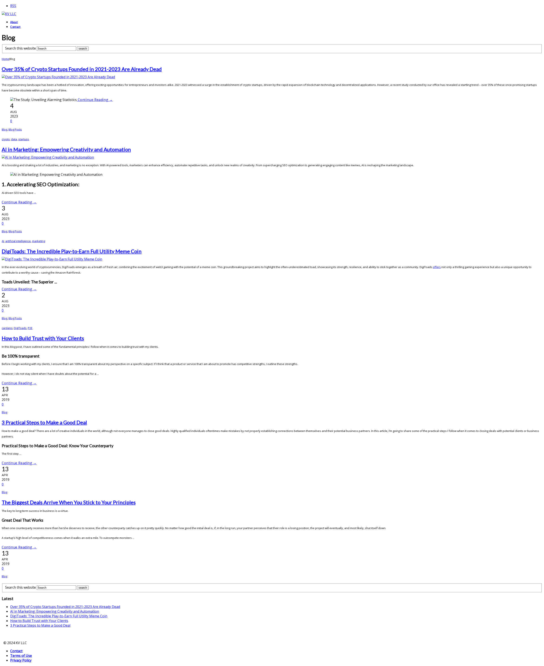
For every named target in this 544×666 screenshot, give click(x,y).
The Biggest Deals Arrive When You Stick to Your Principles (69, 502)
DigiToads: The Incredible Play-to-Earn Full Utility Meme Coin (72, 251)
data (14, 139)
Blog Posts (15, 129)
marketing (38, 241)
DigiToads (20, 328)
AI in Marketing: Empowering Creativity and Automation (66, 149)
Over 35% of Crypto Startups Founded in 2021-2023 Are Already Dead (82, 69)
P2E (30, 328)
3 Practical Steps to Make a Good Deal (44, 422)
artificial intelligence (18, 241)
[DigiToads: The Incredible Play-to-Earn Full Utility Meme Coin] (52, 259)
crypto (6, 139)
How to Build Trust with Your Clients (43, 338)
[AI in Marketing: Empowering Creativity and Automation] (48, 157)
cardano (7, 328)
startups (23, 139)
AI (3, 241)
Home (5, 59)
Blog (4, 129)
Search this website (20, 48)
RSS (13, 5)
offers (437, 267)
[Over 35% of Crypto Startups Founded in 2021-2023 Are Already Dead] (58, 77)
